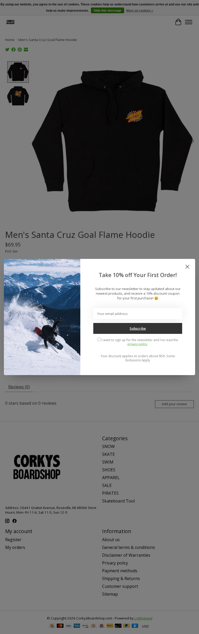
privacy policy (137, 344)
